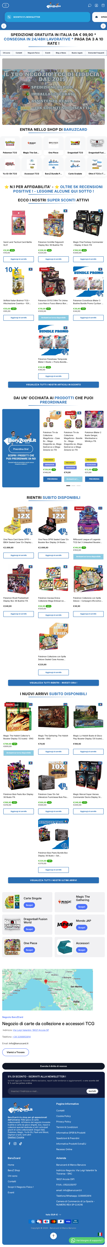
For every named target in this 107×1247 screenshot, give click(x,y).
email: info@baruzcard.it (69, 1190)
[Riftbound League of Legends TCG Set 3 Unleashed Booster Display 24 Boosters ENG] (88, 520)
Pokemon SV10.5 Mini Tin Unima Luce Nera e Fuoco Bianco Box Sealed (53, 302)
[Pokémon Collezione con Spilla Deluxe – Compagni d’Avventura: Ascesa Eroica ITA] (88, 579)
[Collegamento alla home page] (20, 1108)
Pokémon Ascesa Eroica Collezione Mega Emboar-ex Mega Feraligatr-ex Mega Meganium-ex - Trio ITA (51, 600)
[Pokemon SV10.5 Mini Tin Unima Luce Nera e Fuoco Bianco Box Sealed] (53, 281)
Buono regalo (77, 53)
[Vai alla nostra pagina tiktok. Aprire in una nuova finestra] (20, 1143)
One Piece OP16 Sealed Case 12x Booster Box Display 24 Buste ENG (53, 541)
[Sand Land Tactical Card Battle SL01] (18, 223)
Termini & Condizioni (67, 1127)
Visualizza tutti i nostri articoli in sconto (53, 384)
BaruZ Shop (14, 1170)
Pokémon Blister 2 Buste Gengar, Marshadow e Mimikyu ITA (93, 436)
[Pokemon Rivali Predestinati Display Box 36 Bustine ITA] (18, 579)
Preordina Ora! (21, 449)
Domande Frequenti (96, 53)
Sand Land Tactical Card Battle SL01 (17, 243)
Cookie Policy (63, 1116)
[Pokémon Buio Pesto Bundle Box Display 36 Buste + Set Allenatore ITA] (53, 834)
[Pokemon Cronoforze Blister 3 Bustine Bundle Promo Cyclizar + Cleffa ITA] (88, 281)
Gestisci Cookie (16, 1137)
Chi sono (6, 53)
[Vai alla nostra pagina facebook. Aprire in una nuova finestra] (9, 1143)
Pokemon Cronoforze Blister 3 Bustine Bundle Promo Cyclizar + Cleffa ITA (88, 302)
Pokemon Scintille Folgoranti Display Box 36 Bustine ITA (51, 243)
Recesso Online (64, 1149)
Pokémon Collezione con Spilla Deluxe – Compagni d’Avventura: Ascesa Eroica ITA (88, 600)
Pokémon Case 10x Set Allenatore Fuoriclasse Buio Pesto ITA (53, 796)
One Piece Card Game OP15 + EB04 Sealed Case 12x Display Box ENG (17, 541)
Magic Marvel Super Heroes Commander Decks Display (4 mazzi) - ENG (86, 796)
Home (11, 1164)
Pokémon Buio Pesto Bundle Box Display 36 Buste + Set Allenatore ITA (53, 854)
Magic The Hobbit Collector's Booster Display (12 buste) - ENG (18, 737)
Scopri (29, 905)
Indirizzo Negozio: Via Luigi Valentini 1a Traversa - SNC (76, 1172)
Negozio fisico (34, 53)
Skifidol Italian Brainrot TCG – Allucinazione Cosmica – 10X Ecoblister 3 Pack (16, 302)
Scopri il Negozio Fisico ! (21, 1187)
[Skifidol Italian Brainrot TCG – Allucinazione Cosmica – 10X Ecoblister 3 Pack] (18, 281)
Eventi (47, 53)
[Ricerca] (90, 5)
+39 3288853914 (22, 1036)
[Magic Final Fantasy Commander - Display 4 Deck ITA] (88, 223)
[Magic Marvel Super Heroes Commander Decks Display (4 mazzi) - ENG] (88, 775)
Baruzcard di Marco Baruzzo (71, 1164)
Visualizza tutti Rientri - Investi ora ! (53, 682)
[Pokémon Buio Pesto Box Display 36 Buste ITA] (18, 775)
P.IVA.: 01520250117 (66, 1184)
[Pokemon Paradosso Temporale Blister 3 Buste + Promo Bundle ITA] (53, 340)
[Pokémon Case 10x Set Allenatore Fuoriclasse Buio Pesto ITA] (53, 775)
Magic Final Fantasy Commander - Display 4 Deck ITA (88, 243)
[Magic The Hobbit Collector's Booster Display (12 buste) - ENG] (18, 717)
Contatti (19, 53)
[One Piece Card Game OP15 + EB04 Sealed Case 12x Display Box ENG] (18, 520)
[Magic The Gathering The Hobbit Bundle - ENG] (53, 717)
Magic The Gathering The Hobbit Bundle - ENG (53, 737)
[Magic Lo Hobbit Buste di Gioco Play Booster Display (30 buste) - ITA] (88, 717)
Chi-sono (12, 1175)
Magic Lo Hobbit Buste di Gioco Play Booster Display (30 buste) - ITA (88, 737)
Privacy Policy (63, 1121)
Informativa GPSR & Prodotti (70, 1132)
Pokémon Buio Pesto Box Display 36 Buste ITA (18, 795)
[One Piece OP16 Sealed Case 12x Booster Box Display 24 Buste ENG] (53, 520)
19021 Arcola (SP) (65, 1179)
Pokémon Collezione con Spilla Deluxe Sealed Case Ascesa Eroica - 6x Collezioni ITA (52, 658)
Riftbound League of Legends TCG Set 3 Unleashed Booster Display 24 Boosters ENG (86, 541)
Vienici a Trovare (16, 1052)
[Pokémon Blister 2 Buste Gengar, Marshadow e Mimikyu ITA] (94, 419)
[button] (68, 485)
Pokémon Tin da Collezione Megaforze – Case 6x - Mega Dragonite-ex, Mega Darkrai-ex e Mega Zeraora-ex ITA (52, 441)
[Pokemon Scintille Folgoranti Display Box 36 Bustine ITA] (53, 223)
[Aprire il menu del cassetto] (5, 5)
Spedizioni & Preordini (67, 1138)
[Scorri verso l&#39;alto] (53, 1236)
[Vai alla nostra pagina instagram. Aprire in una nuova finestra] (15, 1143)
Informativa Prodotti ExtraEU (71, 1143)
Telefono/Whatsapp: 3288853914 (73, 1195)
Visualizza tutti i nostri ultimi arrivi (53, 880)
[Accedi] (96, 5)
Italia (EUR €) (52, 1214)
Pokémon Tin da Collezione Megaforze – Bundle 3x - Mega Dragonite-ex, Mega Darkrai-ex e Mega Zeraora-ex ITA (73, 441)
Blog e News (61, 53)
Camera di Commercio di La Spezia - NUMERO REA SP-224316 (75, 1203)
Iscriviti (92, 1091)
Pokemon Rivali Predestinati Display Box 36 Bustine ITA (16, 599)
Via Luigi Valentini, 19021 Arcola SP (31, 1030)
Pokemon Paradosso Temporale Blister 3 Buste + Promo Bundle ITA (52, 361)
